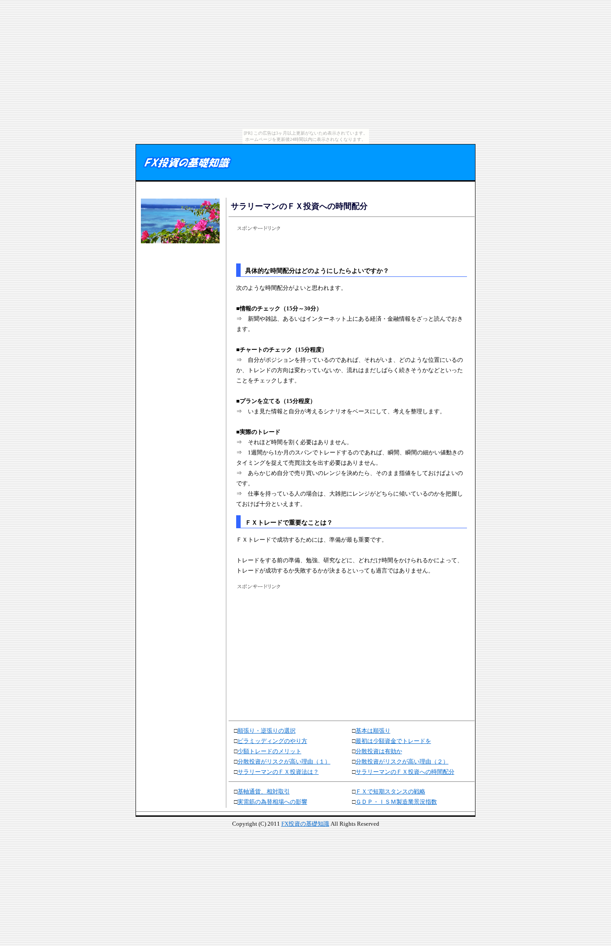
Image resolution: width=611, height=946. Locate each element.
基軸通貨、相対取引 (264, 791)
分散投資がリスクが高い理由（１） (284, 761)
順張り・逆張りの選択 (267, 730)
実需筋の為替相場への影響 (272, 801)
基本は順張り (373, 730)
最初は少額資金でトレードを (393, 741)
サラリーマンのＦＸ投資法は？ (278, 771)
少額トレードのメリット (269, 751)
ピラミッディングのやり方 (272, 741)
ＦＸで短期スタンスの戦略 (390, 791)
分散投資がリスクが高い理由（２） (402, 761)
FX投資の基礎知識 (305, 823)
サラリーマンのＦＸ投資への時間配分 (405, 771)
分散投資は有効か (379, 751)
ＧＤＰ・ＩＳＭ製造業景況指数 (396, 801)
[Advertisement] (179, 274)
